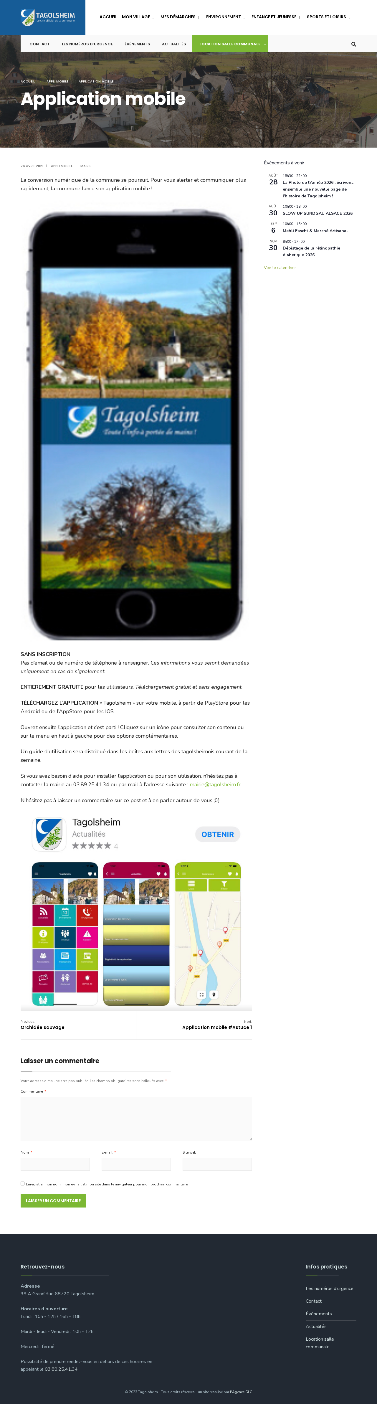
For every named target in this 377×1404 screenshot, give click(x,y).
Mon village (136, 17)
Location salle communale (229, 44)
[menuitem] (139, 16)
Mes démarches (178, 17)
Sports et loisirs (326, 17)
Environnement (223, 17)
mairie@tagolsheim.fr (215, 784)
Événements (137, 44)
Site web (189, 1152)
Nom (26, 1152)
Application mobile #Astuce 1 (217, 1024)
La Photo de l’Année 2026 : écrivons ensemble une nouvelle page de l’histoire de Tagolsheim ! (318, 189)
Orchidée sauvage (43, 1024)
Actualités (174, 44)
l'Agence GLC (241, 1392)
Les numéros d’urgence (87, 44)
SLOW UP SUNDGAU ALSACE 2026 (318, 213)
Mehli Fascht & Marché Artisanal (315, 231)
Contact (39, 44)
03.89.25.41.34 (61, 1369)
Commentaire (33, 1091)
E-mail (109, 1152)
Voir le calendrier (280, 267)
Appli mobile (57, 81)
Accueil (108, 17)
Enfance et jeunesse (274, 17)
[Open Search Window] (353, 44)
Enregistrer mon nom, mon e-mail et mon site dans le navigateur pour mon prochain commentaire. (107, 1184)
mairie (85, 165)
